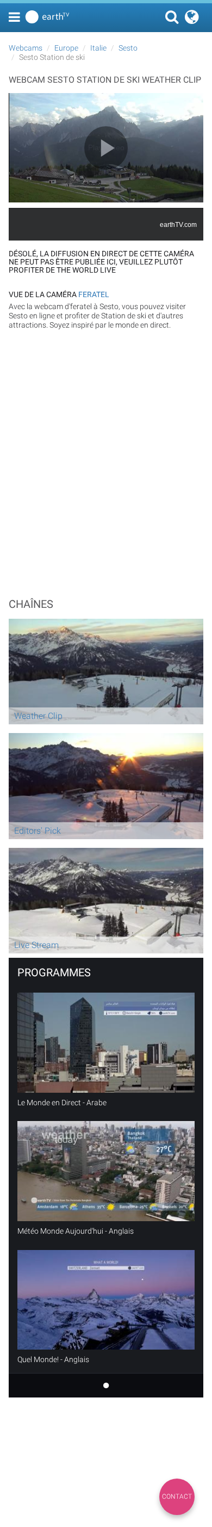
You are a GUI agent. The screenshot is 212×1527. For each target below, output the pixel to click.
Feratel (93, 294)
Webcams (25, 48)
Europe (66, 48)
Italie (98, 48)
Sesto (128, 48)
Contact (177, 1496)
